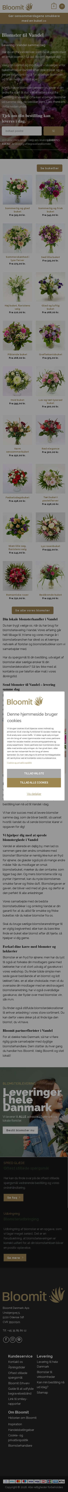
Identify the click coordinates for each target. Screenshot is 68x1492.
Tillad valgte (34, 773)
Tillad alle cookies (34, 782)
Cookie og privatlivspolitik (19, 763)
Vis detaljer (34, 794)
